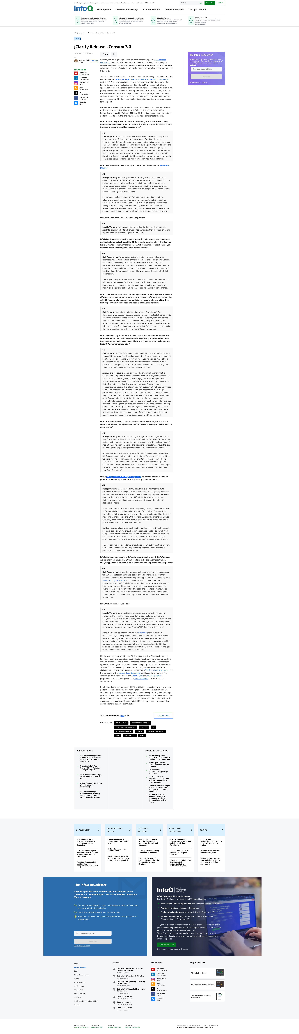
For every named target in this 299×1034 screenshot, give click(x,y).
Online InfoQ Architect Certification (130, 976)
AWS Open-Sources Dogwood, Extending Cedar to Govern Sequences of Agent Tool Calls (159, 779)
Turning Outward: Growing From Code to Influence (149, 852)
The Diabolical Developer (156, 670)
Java (77, 38)
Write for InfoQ (79, 982)
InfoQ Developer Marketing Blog (86, 1001)
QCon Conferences (81, 975)
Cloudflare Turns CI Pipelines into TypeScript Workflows (158, 771)
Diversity (77, 1005)
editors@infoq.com (114, 1027)
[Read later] (114, 54)
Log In (76, 971)
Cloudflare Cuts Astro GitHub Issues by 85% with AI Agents (118, 841)
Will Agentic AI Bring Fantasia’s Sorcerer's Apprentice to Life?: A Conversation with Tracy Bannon (158, 798)
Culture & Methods (174, 9)
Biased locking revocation (113, 580)
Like (106, 54)
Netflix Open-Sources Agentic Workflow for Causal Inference (159, 764)
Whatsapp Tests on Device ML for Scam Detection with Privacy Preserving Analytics (118, 858)
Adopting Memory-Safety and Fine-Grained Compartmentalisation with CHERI (87, 865)
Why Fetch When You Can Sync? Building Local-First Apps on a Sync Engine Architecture (210, 861)
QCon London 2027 (124, 1008)
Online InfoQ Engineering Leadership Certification (131, 982)
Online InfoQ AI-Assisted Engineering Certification (131, 990)
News (90, 33)
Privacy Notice (182, 1027)
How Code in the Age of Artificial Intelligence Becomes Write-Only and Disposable (148, 842)
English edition (136, 3)
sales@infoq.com (96, 1027)
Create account (80, 967)
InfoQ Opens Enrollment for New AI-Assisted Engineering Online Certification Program (180, 863)
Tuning (139, 731)
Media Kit (77, 997)
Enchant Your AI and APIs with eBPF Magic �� (210, 852)
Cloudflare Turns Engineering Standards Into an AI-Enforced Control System (211, 842)
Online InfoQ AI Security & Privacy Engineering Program (130, 969)
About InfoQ (78, 990)
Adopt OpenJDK (154, 676)
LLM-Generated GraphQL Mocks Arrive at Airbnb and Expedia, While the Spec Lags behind (87, 853)
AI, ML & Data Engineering (125, 727)
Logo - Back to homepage (83, 8)
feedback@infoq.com (81, 1027)
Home (76, 963)
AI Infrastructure (151, 9)
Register (209, 3)
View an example (82, 897)
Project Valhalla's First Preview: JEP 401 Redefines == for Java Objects (90, 768)
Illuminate (142, 633)
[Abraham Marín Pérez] (76, 61)
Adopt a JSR (136, 676)
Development (104, 9)
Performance (130, 735)
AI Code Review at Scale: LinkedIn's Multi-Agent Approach (179, 853)
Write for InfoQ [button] (149, 3)
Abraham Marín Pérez (84, 61)
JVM (117, 735)
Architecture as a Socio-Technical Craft (117, 850)
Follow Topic (163, 716)
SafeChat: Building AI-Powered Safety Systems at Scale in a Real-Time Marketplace (180, 842)
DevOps (193, 9)
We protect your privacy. (199, 82)
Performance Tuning (156, 731)
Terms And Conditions (195, 1027)
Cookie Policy (208, 1027)
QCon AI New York (123, 1002)
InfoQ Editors (79, 986)
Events (202, 9)
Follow (95, 61)
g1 (153, 727)
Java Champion (141, 678)
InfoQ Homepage (79, 33)
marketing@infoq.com (132, 1027)
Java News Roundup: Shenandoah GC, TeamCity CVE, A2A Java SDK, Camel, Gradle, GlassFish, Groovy (90, 794)
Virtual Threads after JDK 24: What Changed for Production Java (91, 785)
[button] (206, 76)
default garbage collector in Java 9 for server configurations (142, 79)
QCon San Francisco (124, 997)
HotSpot (144, 727)
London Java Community (130, 673)
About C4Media (79, 994)
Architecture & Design (127, 9)
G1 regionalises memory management (123, 476)
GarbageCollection (123, 731)
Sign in (220, 3)
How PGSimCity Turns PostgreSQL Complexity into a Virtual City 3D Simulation (159, 757)
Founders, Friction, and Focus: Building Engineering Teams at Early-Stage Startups (149, 861)
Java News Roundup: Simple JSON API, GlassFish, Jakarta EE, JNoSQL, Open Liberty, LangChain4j (90, 758)
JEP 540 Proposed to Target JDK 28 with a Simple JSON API (90, 776)
